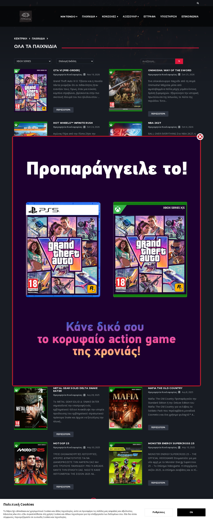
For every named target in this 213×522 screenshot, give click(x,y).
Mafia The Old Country (165, 388)
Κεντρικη (20, 38)
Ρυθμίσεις (159, 512)
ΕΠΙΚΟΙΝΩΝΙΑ (190, 16)
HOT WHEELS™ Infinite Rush (73, 122)
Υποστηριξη (168, 16)
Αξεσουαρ (130, 16)
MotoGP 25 (61, 443)
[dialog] (106, 510)
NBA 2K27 (154, 122)
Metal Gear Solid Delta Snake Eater (75, 389)
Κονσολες (109, 16)
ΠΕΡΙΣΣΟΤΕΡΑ (63, 109)
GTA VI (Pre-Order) (66, 70)
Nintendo (68, 16)
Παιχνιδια (89, 16)
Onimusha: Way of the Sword (169, 70)
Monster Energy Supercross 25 (171, 443)
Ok (191, 512)
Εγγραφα (150, 16)
